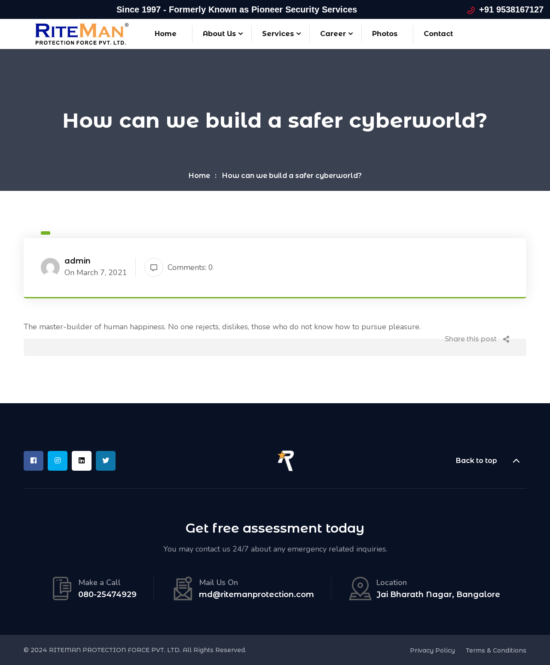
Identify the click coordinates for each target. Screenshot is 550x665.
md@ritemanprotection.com (256, 594)
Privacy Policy (432, 650)
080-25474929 (107, 594)
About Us (219, 34)
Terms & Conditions (496, 650)
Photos (384, 34)
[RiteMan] (82, 33)
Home (166, 34)
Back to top (476, 461)
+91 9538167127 (511, 9)
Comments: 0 (190, 267)
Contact (438, 34)
